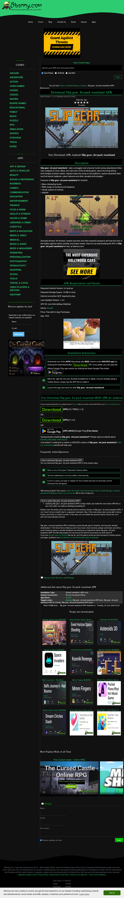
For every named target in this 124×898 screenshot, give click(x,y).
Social (73, 22)
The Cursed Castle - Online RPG (69, 759)
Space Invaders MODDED (54, 650)
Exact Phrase (48, 73)
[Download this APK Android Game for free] (51, 409)
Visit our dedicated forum (112, 404)
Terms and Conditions (97, 874)
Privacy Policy (43, 874)
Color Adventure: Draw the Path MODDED (81, 710)
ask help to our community (65, 493)
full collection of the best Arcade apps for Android (79, 537)
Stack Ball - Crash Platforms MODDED (109, 710)
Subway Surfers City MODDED (54, 619)
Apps (94, 22)
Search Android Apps (82, 63)
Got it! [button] (112, 893)
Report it (74, 404)
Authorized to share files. (59, 874)
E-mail (42, 818)
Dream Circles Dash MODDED (54, 710)
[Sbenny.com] (22, 5)
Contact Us (61, 22)
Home (30, 22)
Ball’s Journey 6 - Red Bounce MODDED (54, 680)
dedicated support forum (27, 874)
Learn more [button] (84, 894)
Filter (118, 77)
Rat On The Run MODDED (109, 650)
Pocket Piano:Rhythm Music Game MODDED (109, 680)
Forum (40, 22)
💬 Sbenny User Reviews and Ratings (57, 577)
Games (84, 22)
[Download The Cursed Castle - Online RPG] (69, 777)
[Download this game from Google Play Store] (51, 430)
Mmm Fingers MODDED (81, 680)
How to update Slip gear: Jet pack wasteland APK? (61, 501)
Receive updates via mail (52, 840)
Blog (50, 22)
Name (42, 808)
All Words (61, 73)
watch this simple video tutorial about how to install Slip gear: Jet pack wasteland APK (80, 491)
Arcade (50, 308)
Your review (44, 828)
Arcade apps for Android (58, 535)
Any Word (71, 73)
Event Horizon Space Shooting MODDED (81, 619)
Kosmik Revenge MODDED (81, 650)
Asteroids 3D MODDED (109, 619)
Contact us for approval (78, 874)
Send (119, 840)
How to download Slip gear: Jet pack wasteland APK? (62, 460)
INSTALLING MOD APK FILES (54, 439)
